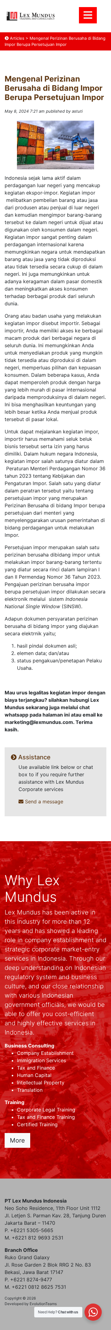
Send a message (43, 801)
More (17, 1140)
